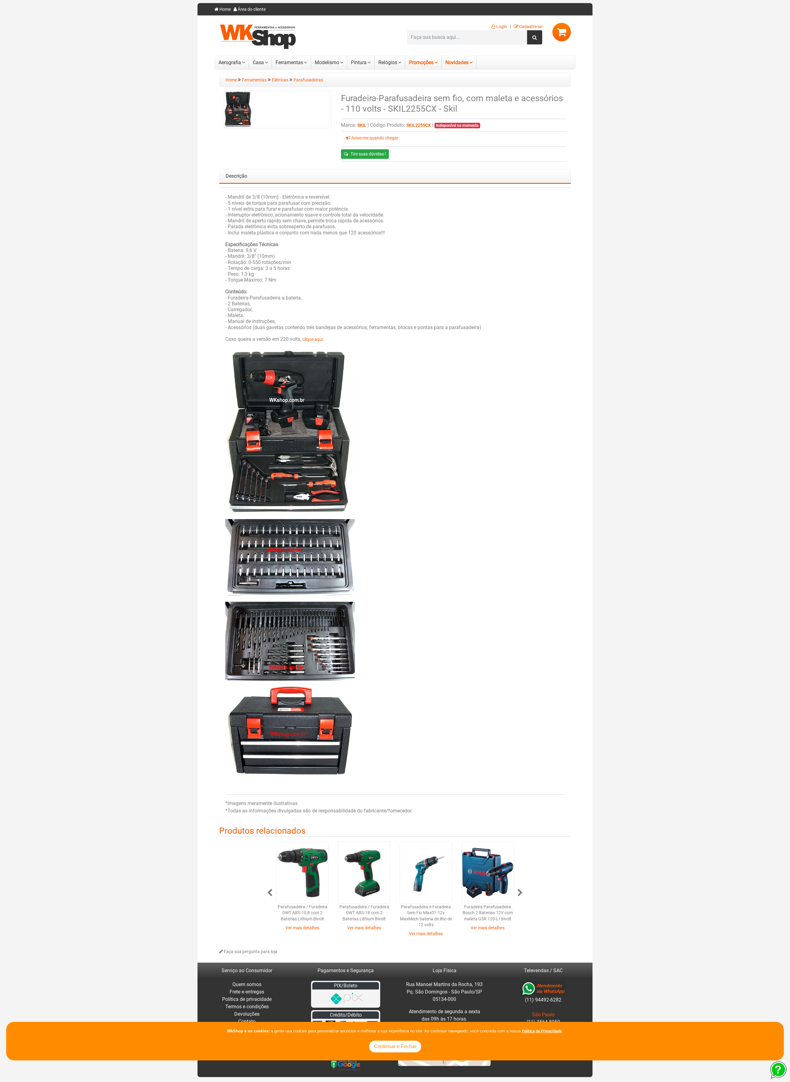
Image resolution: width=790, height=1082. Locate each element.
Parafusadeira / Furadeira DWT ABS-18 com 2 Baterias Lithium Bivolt (364, 913)
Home (224, 9)
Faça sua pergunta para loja (250, 951)
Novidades (456, 62)
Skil (361, 125)
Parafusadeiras (308, 80)
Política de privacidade (247, 999)
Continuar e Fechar (395, 1046)
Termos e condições (247, 1007)
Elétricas (280, 80)
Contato (247, 1021)
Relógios (387, 62)
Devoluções (247, 1014)
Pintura (359, 62)
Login (501, 26)
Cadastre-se (530, 26)
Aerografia (229, 62)
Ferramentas (289, 62)
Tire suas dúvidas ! (368, 153)
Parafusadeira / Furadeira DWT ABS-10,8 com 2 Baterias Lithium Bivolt (302, 913)
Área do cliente (251, 9)
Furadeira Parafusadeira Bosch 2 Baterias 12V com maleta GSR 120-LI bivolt (488, 913)
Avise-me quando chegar (374, 138)
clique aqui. (313, 339)
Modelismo (327, 62)
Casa (258, 62)
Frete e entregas (247, 992)
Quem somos (246, 984)
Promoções (421, 62)
